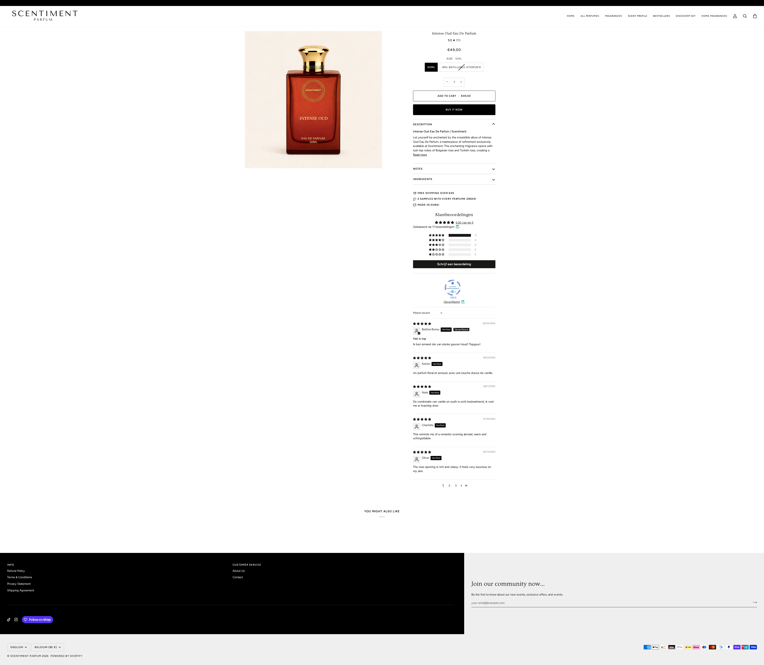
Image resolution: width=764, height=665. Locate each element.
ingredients (422, 179)
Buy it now (454, 109)
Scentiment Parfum (25, 655)
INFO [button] (10, 564)
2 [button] (449, 485)
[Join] (753, 602)
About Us (239, 571)
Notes (418, 168)
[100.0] (453, 288)
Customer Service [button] (247, 564)
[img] (422, 324)
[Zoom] (313, 99)
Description (422, 124)
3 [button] (456, 485)
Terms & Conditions (19, 577)
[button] (613, 16)
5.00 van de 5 (464, 222)
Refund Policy (16, 571)
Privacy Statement (19, 584)
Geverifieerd (452, 302)
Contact (238, 577)
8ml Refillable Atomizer (461, 67)
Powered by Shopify (66, 655)
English (747, 3)
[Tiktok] (8, 619)
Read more (420, 154)
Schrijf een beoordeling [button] (454, 264)
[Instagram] (16, 619)
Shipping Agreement (20, 590)
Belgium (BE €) (723, 3)
